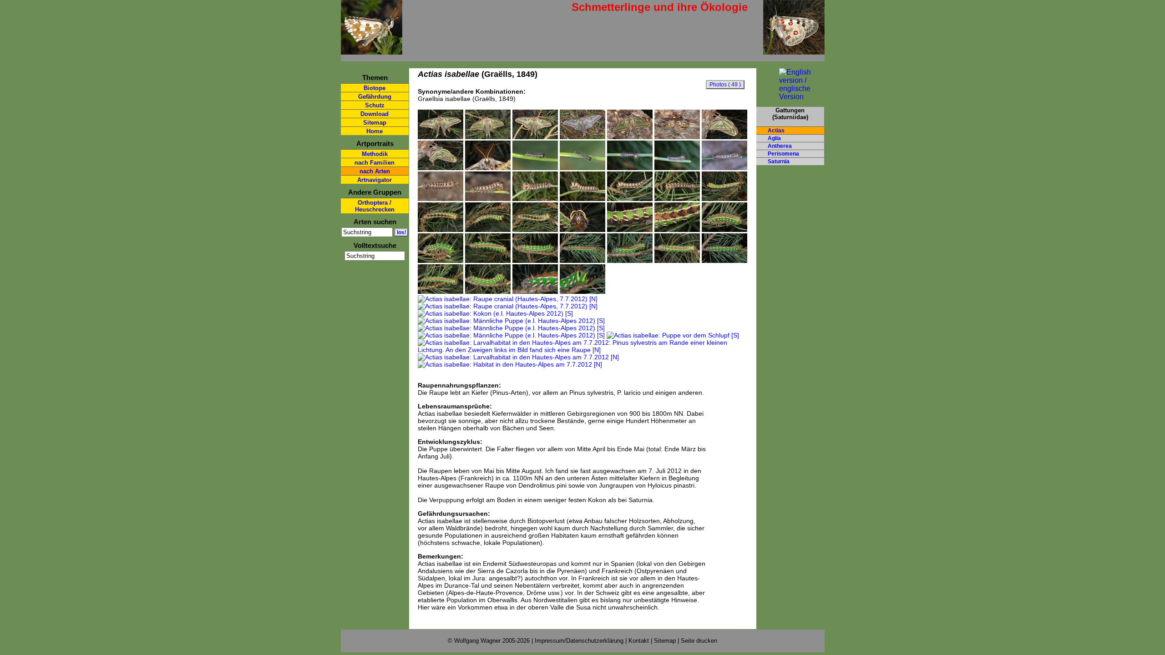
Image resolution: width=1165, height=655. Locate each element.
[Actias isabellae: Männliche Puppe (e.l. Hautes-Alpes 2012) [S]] (511, 320)
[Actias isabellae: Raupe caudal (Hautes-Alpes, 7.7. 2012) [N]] (535, 291)
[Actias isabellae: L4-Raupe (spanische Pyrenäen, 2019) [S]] (535, 198)
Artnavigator (374, 179)
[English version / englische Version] (790, 97)
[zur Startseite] (371, 51)
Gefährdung (374, 96)
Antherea (780, 146)
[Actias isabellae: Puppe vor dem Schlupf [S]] (673, 335)
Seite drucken (699, 640)
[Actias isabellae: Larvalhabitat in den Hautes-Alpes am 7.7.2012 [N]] (518, 357)
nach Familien (375, 162)
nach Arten (375, 171)
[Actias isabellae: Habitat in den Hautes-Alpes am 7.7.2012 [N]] (510, 364)
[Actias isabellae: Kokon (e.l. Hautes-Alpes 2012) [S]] (495, 313)
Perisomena (783, 154)
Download (374, 114)
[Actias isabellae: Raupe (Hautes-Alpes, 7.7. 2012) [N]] (724, 229)
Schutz (375, 105)
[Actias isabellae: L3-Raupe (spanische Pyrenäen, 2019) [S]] (440, 198)
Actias (776, 130)
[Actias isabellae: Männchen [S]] (440, 137)
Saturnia (779, 161)
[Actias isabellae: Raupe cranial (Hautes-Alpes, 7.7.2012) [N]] (582, 291)
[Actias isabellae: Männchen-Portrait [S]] (488, 167)
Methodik (375, 154)
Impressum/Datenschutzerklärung (579, 640)
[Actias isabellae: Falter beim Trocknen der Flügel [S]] (440, 167)
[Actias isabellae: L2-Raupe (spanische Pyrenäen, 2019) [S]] (630, 167)
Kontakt (638, 640)
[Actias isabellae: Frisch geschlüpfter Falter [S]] (677, 137)
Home (374, 131)
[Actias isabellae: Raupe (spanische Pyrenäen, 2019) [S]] (724, 198)
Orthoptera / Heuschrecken (375, 206)
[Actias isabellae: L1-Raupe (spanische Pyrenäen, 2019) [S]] (535, 167)
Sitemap (374, 122)
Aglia (774, 138)
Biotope (374, 88)
